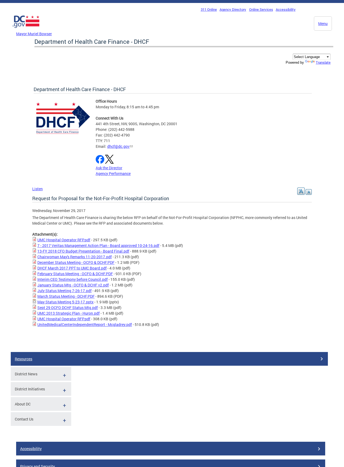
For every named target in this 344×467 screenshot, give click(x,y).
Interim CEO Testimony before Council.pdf (72, 279)
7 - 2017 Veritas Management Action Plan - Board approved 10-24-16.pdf (98, 245)
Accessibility (286, 9)
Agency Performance (113, 173)
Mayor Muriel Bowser (34, 33)
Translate (323, 62)
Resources (23, 358)
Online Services (261, 9)
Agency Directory (233, 9)
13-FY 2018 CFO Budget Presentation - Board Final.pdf (83, 251)
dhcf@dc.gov (118, 146)
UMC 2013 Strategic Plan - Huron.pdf (68, 313)
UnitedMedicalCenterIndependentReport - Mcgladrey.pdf (84, 324)
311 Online (209, 9)
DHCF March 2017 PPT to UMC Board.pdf (72, 268)
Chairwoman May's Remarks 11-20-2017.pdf (74, 256)
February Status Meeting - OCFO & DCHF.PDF (75, 273)
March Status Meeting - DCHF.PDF (66, 296)
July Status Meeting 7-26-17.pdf (64, 290)
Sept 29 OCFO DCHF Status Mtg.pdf (67, 307)
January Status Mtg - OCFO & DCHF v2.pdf (73, 285)
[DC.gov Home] (26, 29)
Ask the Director (109, 167)
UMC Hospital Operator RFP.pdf (63, 239)
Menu (323, 23)
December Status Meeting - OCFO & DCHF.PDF (75, 262)
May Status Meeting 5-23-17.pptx (65, 301)
